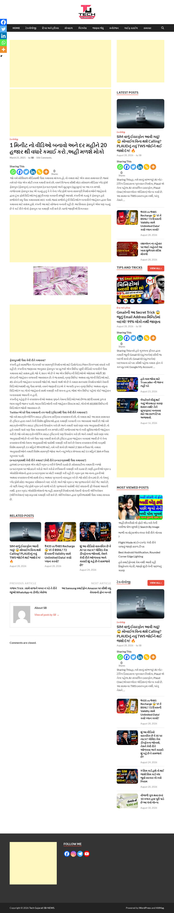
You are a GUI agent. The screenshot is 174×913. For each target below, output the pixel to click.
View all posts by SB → (46, 614)
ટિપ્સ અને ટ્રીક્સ (50, 28)
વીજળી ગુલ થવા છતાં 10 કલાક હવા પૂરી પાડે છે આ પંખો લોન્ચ (152, 799)
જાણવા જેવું (98, 28)
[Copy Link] (39, 172)
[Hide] (1, 56)
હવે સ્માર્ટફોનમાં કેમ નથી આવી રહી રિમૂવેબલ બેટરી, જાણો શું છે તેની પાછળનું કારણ (140, 566)
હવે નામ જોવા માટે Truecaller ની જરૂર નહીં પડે (152, 382)
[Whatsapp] (13, 172)
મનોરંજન (114, 28)
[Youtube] (87, 854)
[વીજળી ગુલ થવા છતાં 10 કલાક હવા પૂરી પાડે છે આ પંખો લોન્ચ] (127, 795)
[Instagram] (73, 854)
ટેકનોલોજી (30, 28)
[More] (46, 172)
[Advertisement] (60, 63)
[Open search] (162, 28)
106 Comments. (44, 157)
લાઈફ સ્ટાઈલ (131, 28)
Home (16, 28)
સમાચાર (147, 28)
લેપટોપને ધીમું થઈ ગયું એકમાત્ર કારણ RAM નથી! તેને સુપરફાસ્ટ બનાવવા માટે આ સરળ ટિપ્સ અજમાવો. (152, 408)
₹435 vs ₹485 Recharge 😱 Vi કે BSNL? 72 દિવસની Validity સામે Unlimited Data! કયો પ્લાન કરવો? (60, 553)
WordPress (145, 907)
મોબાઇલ (69, 28)
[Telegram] (80, 854)
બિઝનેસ (83, 28)
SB (32, 157)
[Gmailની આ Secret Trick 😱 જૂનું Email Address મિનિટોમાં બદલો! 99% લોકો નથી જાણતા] (140, 290)
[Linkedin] (33, 172)
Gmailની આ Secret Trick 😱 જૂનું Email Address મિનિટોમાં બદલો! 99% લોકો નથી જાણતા (138, 317)
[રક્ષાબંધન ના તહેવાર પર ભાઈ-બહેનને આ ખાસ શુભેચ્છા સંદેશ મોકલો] (127, 243)
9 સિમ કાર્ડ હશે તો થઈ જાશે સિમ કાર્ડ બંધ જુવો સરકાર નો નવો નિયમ (152, 776)
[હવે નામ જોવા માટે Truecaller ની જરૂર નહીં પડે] (127, 379)
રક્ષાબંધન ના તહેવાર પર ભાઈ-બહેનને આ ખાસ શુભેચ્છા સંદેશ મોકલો (151, 249)
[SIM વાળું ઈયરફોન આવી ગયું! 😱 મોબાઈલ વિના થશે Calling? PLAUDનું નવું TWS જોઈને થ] (25, 532)
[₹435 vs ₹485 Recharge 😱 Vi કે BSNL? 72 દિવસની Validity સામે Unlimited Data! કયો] (60, 532)
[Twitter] (26, 172)
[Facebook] (20, 172)
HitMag (160, 907)
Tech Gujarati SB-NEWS (41, 907)
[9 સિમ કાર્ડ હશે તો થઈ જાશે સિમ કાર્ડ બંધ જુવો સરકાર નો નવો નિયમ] (127, 770)
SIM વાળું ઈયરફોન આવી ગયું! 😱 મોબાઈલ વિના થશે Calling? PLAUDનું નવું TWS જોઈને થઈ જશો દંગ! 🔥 (25, 553)
